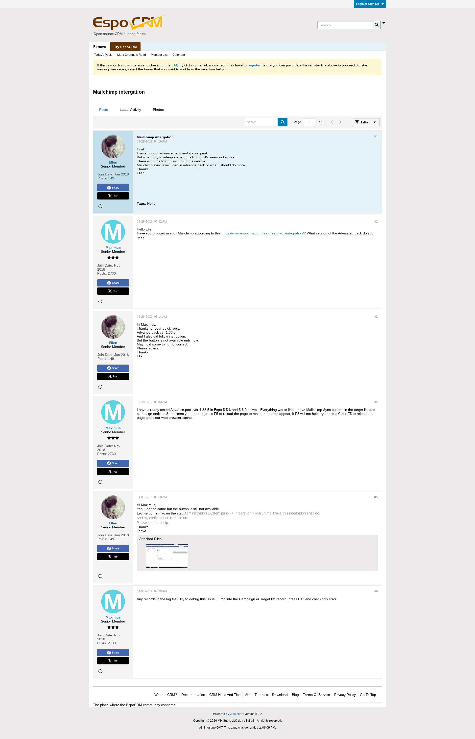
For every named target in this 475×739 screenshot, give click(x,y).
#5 (376, 497)
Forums (99, 47)
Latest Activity (130, 110)
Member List (159, 55)
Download (280, 695)
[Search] (377, 25)
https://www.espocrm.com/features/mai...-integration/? (263, 233)
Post (115, 196)
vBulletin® (237, 714)
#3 (376, 316)
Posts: (102, 178)
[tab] (103, 109)
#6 (376, 591)
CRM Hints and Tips (224, 695)
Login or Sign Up (367, 4)
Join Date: (105, 174)
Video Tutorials (256, 695)
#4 (376, 402)
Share (115, 187)
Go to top (368, 695)
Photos (158, 110)
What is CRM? (165, 695)
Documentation (193, 695)
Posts (103, 110)
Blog (295, 695)
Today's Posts (103, 55)
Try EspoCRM (125, 47)
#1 (376, 136)
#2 (376, 221)
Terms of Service (316, 695)
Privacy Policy (345, 695)
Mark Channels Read (131, 55)
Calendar (178, 55)
